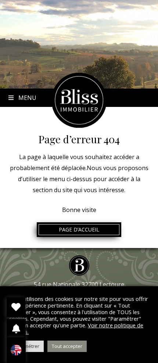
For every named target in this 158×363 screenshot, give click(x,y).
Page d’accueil (79, 229)
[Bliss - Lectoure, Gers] (79, 126)
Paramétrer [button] (26, 346)
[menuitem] (16, 350)
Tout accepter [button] (67, 346)
